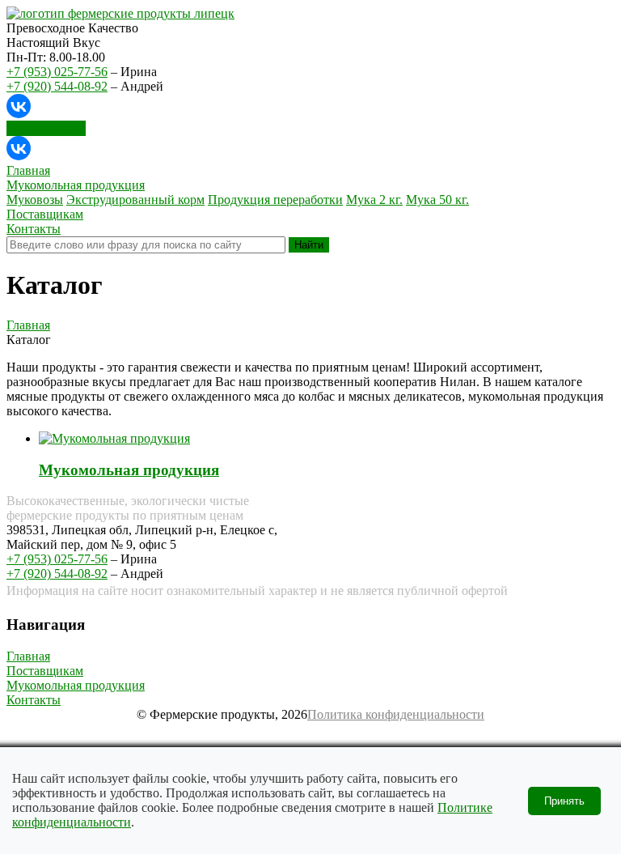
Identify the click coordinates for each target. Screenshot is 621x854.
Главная (28, 325)
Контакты (33, 700)
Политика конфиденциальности (395, 714)
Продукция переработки (275, 199)
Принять (564, 801)
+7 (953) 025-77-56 (57, 72)
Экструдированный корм (135, 199)
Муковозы (34, 199)
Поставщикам (44, 671)
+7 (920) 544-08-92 (57, 86)
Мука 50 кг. (437, 199)
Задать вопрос (46, 128)
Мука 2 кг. (374, 199)
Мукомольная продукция (129, 469)
